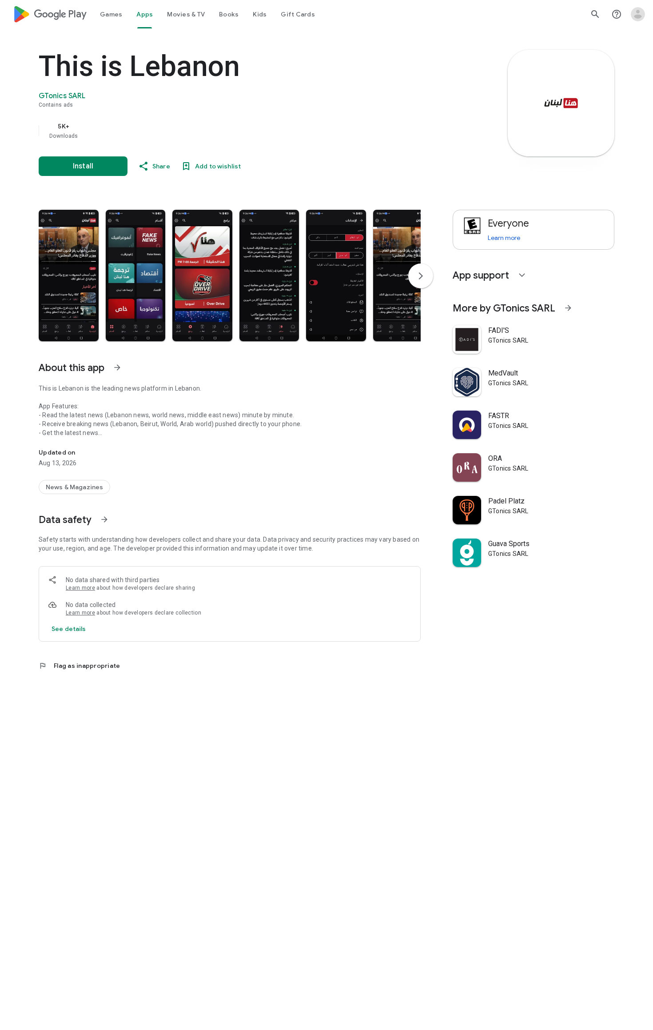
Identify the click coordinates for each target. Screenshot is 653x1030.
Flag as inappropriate (79, 666)
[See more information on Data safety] (104, 519)
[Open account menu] (638, 14)
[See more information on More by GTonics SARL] (568, 308)
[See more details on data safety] (69, 628)
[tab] (111, 14)
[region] (216, 130)
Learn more (80, 588)
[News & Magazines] (74, 487)
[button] (69, 275)
